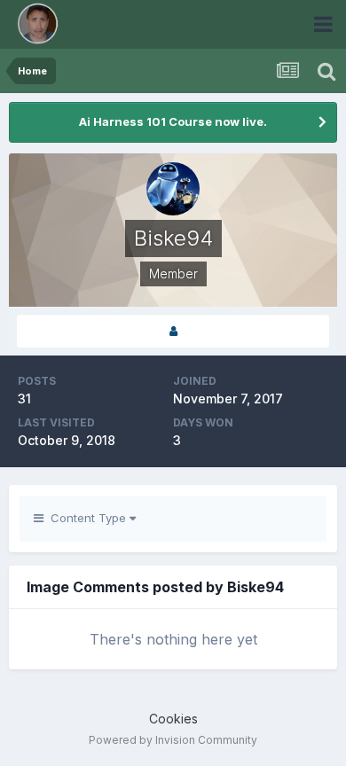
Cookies (173, 718)
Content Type (86, 518)
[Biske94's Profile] (173, 331)
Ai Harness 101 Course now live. (173, 121)
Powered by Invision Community (173, 739)
